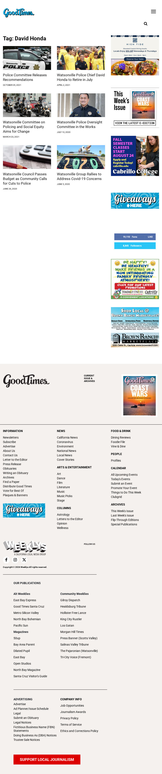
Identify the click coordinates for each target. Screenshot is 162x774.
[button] (145, 24)
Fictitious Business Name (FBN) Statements (34, 728)
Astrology (63, 514)
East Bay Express (25, 600)
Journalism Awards (73, 712)
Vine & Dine (118, 446)
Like (150, 236)
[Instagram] (15, 560)
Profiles (116, 460)
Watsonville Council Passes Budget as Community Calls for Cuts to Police (25, 178)
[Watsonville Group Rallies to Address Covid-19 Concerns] (81, 157)
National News (66, 450)
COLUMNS (64, 508)
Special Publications (124, 524)
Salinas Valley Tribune (74, 644)
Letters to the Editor (70, 519)
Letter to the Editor (15, 459)
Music (61, 491)
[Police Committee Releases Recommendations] (27, 58)
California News (67, 437)
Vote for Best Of (13, 490)
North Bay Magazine (27, 670)
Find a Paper (11, 482)
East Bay (19, 657)
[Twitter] (24, 560)
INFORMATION (13, 431)
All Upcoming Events (124, 474)
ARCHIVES (89, 378)
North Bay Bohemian (27, 619)
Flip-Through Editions (125, 520)
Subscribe (9, 442)
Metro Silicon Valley (26, 613)
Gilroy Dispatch (70, 600)
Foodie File (118, 442)
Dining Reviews (121, 437)
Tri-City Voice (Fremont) (75, 657)
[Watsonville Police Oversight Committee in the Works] (81, 105)
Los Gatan (67, 625)
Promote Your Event (124, 488)
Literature (63, 487)
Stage (61, 500)
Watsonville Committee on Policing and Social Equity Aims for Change (24, 127)
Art (59, 474)
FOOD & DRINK (121, 431)
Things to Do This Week (126, 492)
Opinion (62, 523)
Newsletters (11, 437)
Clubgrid (116, 497)
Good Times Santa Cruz (29, 606)
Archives (8, 477)
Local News (64, 455)
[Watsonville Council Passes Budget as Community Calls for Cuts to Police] (27, 157)
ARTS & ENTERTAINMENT (74, 467)
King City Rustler (71, 619)
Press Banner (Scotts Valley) (78, 638)
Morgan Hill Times (72, 632)
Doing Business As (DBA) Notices (35, 735)
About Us (9, 450)
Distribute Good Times (17, 486)
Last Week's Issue (122, 515)
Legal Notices (22, 722)
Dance (61, 478)
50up (17, 638)
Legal (17, 713)
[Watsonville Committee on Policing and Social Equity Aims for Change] (27, 105)
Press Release (12, 464)
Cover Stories (65, 459)
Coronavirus (65, 442)
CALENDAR (118, 468)
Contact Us (10, 455)
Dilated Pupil (22, 651)
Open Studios (22, 663)
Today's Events (120, 479)
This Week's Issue (122, 511)
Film (59, 482)
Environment (65, 446)
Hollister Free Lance (73, 613)
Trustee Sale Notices (27, 739)
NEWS (61, 431)
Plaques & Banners (15, 495)
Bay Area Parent (24, 644)
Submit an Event (121, 483)
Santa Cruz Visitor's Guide (30, 676)
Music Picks (64, 496)
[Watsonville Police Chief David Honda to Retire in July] (81, 58)
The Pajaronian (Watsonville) (79, 651)
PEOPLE (116, 454)
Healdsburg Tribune (73, 606)
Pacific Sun (21, 625)
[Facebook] (6, 560)
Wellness (62, 528)
